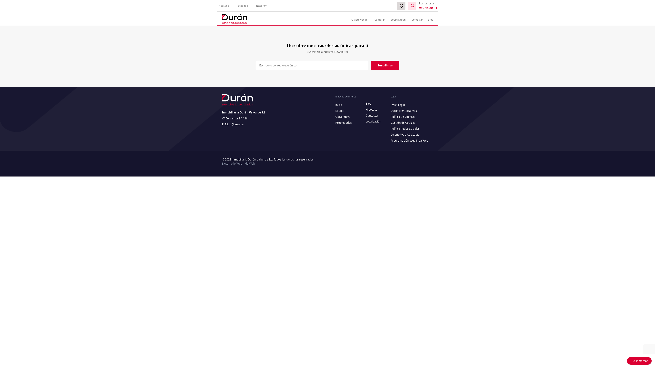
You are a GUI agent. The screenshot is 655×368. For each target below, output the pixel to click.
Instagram (261, 5)
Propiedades (343, 123)
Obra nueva (342, 117)
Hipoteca (371, 109)
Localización (373, 121)
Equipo (339, 111)
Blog (430, 19)
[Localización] (401, 6)
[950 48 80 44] (412, 6)
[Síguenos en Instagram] (432, 162)
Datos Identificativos (404, 111)
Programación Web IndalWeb (409, 140)
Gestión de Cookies (403, 123)
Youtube (224, 5)
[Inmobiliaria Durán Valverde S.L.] (234, 19)
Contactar (417, 19)
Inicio (338, 105)
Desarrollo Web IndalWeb (238, 163)
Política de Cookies (403, 117)
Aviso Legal (398, 105)
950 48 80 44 (428, 8)
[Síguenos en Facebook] (430, 162)
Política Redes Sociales (405, 129)
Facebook (242, 5)
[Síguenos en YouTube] (429, 162)
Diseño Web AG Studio (405, 134)
